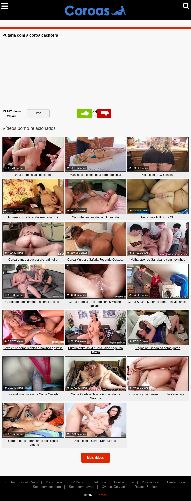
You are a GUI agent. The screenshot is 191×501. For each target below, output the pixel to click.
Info (38, 113)
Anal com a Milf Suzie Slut (157, 217)
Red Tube (99, 482)
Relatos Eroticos (146, 487)
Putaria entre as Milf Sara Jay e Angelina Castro (95, 350)
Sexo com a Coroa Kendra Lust (95, 441)
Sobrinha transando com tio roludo (95, 217)
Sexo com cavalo (81, 487)
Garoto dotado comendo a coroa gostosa (33, 302)
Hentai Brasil (176, 482)
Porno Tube (54, 482)
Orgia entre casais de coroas (33, 175)
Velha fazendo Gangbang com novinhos (158, 259)
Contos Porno (124, 482)
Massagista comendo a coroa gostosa (95, 175)
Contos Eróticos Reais (21, 482)
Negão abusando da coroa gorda (157, 348)
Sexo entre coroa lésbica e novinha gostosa (33, 348)
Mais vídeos (95, 457)
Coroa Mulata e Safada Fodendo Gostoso (95, 259)
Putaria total (150, 482)
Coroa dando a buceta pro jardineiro (33, 259)
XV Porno (77, 482)
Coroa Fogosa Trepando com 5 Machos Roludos (95, 304)
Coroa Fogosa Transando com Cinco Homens (33, 442)
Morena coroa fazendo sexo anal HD (33, 217)
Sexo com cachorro (47, 487)
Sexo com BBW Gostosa (158, 175)
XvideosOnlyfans (114, 487)
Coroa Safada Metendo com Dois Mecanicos (158, 302)
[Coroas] (95, 9)
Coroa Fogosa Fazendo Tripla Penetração (157, 394)
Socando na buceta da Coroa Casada (33, 394)
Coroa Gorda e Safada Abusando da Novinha (95, 396)
